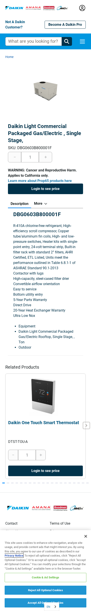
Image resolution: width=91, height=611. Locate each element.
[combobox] (51, 606)
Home (9, 57)
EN (48, 606)
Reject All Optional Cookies (45, 590)
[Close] (86, 536)
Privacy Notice (14, 555)
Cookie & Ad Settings (45, 577)
